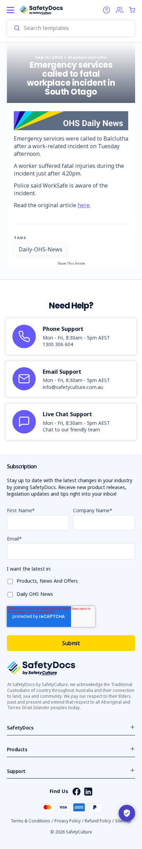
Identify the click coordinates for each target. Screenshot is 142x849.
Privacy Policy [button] (67, 821)
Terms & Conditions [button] (30, 821)
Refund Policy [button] (98, 821)
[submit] (17, 28)
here (84, 205)
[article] (71, 336)
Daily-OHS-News (40, 249)
